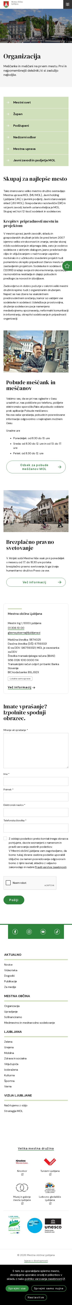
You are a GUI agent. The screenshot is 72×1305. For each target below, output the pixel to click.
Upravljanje (11, 1011)
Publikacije (10, 981)
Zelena (8, 1042)
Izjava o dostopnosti (36, 1260)
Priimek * (8, 789)
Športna (9, 1081)
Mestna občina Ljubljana (25, 614)
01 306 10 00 (16, 628)
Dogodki (9, 976)
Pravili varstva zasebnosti (50, 867)
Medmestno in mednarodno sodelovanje (29, 1023)
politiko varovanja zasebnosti (43, 1279)
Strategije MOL (13, 1111)
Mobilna (9, 1053)
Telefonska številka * (14, 820)
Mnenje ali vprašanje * (15, 730)
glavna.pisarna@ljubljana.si (24, 632)
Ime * (6, 774)
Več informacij (34, 582)
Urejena (9, 1047)
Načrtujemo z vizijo (15, 1105)
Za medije (10, 987)
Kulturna (9, 1075)
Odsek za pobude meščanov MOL (34, 467)
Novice (8, 964)
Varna (8, 1086)
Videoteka (10, 970)
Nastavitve (36, 1297)
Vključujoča (11, 1064)
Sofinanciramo (13, 1017)
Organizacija (12, 1006)
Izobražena (11, 1070)
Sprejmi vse (17, 1288)
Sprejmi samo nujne (49, 1288)
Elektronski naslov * (14, 805)
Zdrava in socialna (15, 1058)
